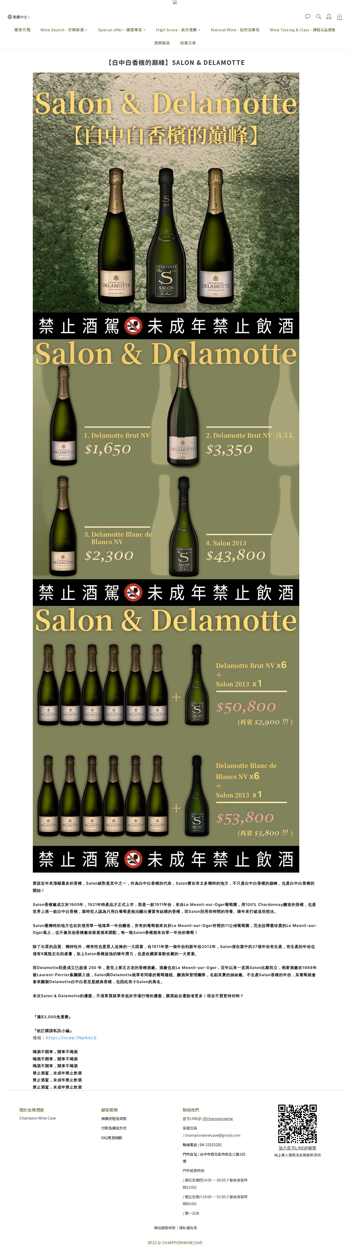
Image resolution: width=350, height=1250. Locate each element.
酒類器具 (162, 42)
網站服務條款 (165, 1227)
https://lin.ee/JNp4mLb (71, 1037)
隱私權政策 (188, 1227)
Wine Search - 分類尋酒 (62, 29)
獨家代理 (22, 29)
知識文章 (188, 42)
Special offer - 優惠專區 (120, 29)
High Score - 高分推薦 (176, 29)
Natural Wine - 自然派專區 (235, 29)
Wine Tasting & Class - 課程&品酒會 (303, 29)
